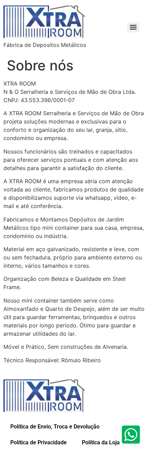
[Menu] (133, 27)
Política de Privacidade (38, 442)
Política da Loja (100, 442)
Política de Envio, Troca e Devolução (54, 426)
